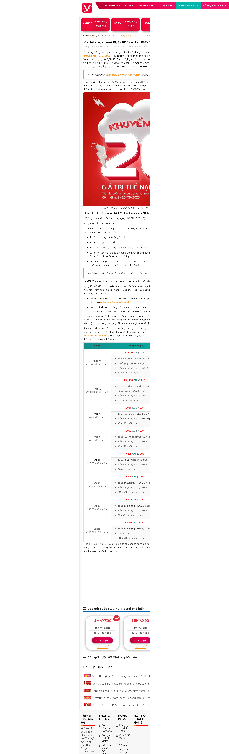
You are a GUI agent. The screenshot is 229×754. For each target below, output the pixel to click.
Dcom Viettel (116, 19)
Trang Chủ (98, 11)
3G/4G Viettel (97, 19)
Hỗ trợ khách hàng (101, 34)
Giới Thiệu (114, 11)
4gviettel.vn (89, 192)
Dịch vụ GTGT (123, 34)
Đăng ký (117, 544)
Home (86, 69)
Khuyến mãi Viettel (100, 27)
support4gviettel (102, 93)
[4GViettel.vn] (87, 4)
